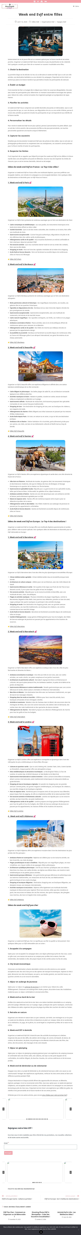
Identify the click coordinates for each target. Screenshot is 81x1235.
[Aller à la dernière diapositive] (3, 1172)
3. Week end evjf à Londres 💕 (21, 722)
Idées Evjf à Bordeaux (17, 342)
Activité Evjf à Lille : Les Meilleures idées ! (66, 1213)
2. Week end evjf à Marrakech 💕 (22, 631)
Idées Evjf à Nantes (16, 516)
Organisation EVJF (48, 22)
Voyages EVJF (61, 22)
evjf (16, 1189)
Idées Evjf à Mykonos (17, 900)
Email (6, 1143)
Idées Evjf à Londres (16, 811)
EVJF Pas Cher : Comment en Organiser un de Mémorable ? (14, 1214)
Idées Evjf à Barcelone (17, 626)
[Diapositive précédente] (3, 1109)
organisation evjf (29, 1189)
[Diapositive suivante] (71, 1109)
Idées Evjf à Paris (15, 259)
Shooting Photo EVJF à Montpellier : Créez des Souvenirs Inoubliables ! (40, 1214)
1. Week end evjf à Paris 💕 (20, 182)
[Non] (79, 1230)
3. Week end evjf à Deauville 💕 (21, 347)
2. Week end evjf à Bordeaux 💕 (22, 264)
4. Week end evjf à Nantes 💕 (21, 436)
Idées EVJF (35, 22)
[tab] (26, 1119)
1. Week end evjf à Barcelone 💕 (22, 537)
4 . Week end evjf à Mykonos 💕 (22, 816)
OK (41, 1232)
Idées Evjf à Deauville (17, 431)
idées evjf (20, 1189)
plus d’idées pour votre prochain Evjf (54, 1095)
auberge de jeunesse (32, 987)
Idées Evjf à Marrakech (17, 717)
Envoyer (8, 1153)
